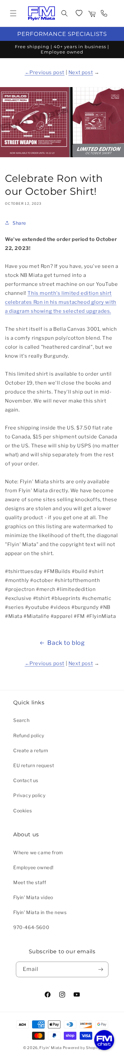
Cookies (22, 810)
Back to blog (66, 642)
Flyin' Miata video (33, 897)
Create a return (30, 750)
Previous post (46, 72)
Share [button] (19, 223)
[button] (13, 13)
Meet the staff (29, 882)
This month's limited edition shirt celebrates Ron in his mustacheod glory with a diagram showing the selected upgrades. (60, 302)
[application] (104, 1040)
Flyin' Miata (50, 1047)
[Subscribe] (101, 969)
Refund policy (28, 735)
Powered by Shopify (82, 1047)
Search (21, 720)
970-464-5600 (31, 927)
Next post (80, 72)
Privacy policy (29, 795)
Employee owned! (33, 867)
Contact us (25, 780)
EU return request (33, 765)
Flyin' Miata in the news (39, 912)
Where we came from (38, 852)
